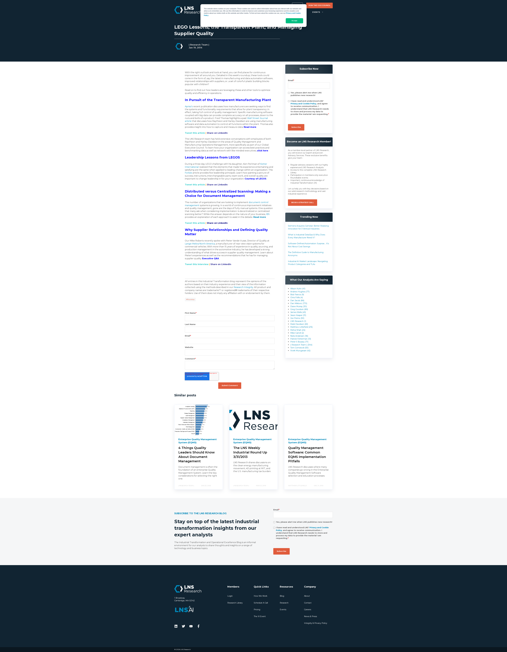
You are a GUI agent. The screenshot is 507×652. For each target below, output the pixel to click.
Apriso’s (189, 106)
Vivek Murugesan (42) (300, 350)
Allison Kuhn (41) (297, 288)
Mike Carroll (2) (297, 333)
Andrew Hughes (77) (299, 291)
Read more (259, 217)
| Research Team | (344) (301, 345)
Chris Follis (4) (296, 297)
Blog (282, 596)
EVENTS (316, 12)
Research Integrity (243, 287)
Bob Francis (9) (297, 294)
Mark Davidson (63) (299, 324)
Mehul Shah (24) (297, 330)
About (307, 596)
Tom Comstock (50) (299, 348)
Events (283, 609)
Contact (307, 603)
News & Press (310, 616)
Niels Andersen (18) (299, 336)
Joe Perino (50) (297, 318)
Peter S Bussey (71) (299, 342)
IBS (268, 214)
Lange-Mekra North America (200, 243)
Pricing (257, 609)
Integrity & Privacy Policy (315, 623)
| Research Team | (199, 45)
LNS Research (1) (298, 321)
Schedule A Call (261, 603)
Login (230, 596)
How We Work (260, 596)
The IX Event (260, 616)
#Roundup (190, 299)
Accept (294, 21)
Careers (307, 609)
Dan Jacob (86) (297, 300)
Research (284, 603)
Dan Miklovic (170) (298, 303)
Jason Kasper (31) (298, 315)
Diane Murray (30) (298, 306)
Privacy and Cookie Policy (303, 103)
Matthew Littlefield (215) (301, 327)
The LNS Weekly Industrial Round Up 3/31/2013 (250, 452)
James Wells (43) (298, 312)
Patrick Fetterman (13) (300, 339)
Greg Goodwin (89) (299, 309)
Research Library (235, 603)
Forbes (188, 173)
